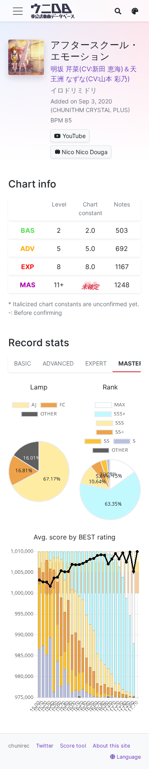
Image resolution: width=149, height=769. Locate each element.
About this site (111, 746)
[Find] (118, 11)
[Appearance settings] (134, 11)
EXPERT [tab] (96, 363)
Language (129, 757)
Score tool (73, 746)
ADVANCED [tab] (58, 363)
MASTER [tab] (130, 363)
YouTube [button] (74, 135)
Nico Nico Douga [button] (85, 151)
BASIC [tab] (22, 363)
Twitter (44, 746)
